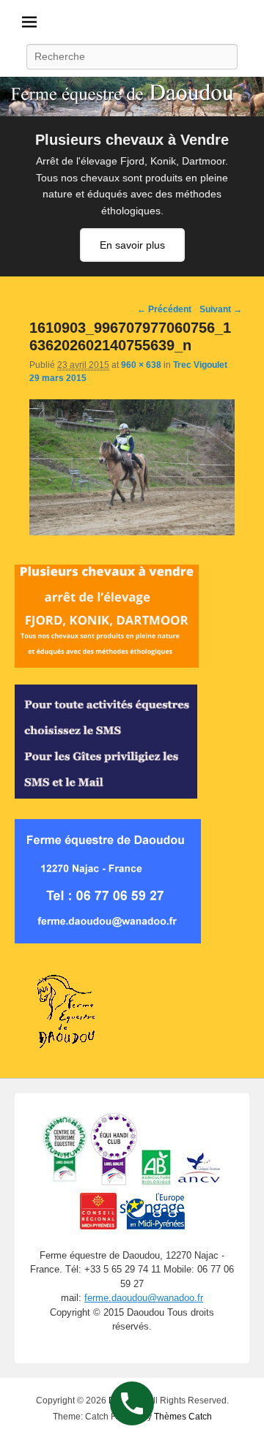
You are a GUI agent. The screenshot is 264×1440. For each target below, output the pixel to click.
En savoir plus (132, 245)
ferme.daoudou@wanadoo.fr (143, 1297)
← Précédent (164, 309)
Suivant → (220, 309)
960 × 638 (141, 365)
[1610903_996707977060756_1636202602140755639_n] (132, 532)
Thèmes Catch (183, 1416)
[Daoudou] (132, 96)
